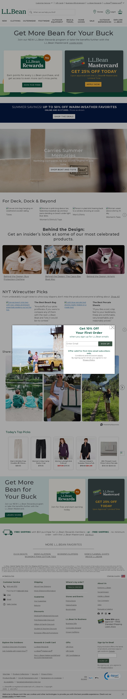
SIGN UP (105, 344)
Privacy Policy (89, 360)
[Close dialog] (112, 327)
